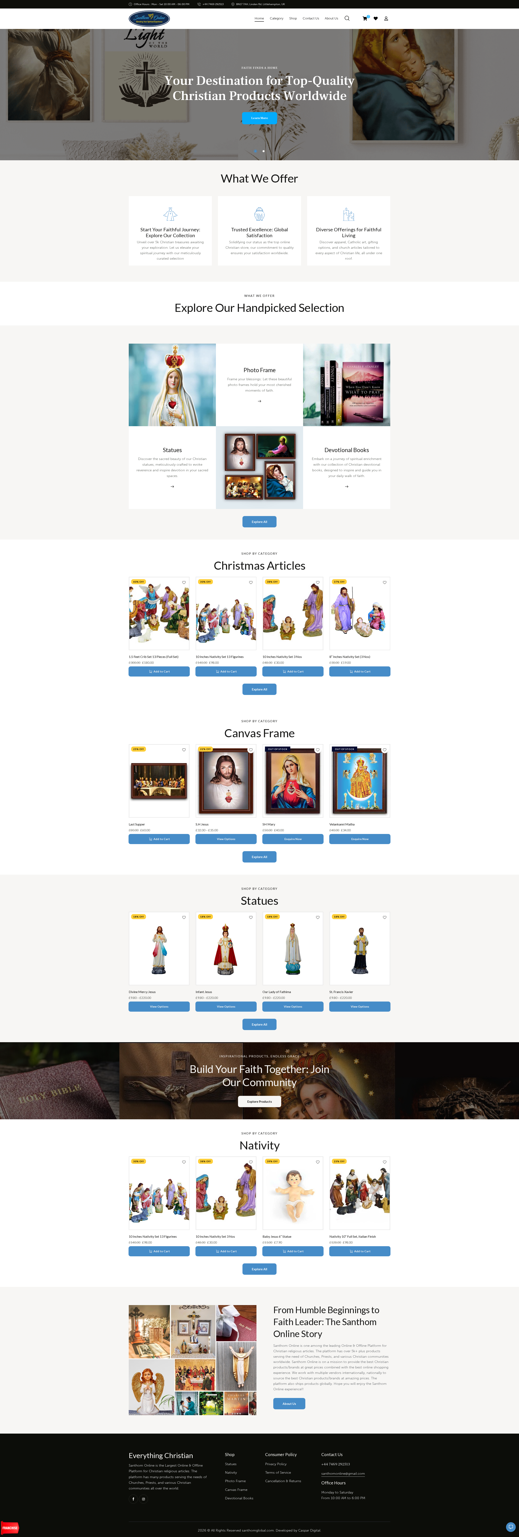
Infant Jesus (204, 992)
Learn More (259, 118)
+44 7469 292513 (335, 1464)
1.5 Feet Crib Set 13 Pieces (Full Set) (153, 657)
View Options (226, 839)
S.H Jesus (202, 824)
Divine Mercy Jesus (142, 992)
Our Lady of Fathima (277, 992)
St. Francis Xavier (341, 992)
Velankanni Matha (342, 824)
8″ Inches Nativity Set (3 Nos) (349, 657)
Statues (172, 449)
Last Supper (137, 824)
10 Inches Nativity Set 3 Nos (282, 657)
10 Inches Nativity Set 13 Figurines (220, 657)
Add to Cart (161, 671)
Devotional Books (347, 449)
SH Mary (269, 824)
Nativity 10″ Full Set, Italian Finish (352, 1236)
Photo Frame (259, 369)
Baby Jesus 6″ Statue (277, 1236)
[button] (184, 582)
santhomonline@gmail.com (343, 1473)
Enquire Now (293, 839)
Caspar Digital (309, 1530)
